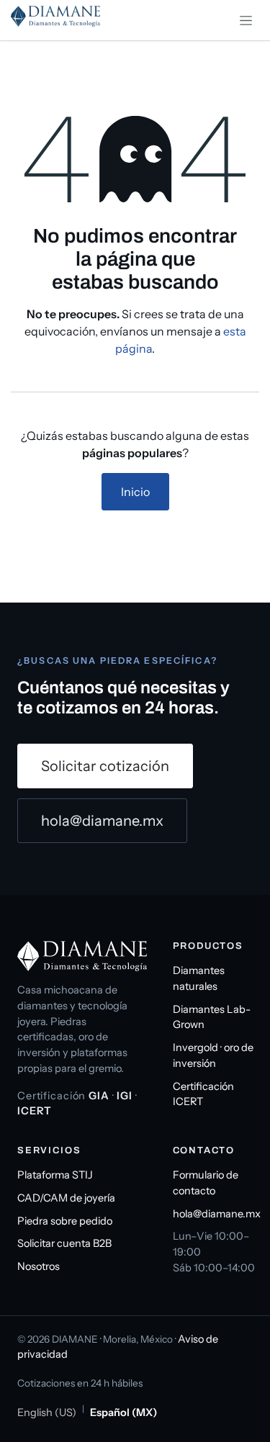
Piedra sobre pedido (64, 1221)
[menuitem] (46, 1413)
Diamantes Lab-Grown (212, 1017)
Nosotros (38, 1266)
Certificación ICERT (203, 1094)
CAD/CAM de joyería (66, 1197)
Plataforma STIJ (55, 1174)
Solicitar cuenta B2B (64, 1243)
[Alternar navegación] (246, 20)
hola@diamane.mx (102, 820)
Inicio (135, 492)
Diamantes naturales (199, 978)
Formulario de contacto (205, 1182)
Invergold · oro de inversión (213, 1055)
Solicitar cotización (105, 766)
